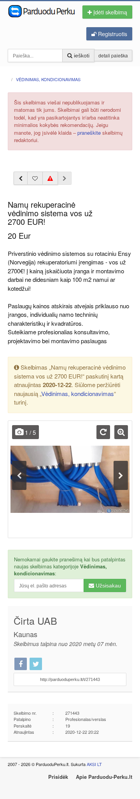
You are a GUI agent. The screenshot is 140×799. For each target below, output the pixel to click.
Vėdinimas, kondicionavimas (77, 393)
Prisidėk (58, 776)
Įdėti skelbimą (109, 12)
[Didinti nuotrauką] (121, 432)
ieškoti (80, 55)
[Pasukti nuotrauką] (103, 432)
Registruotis (111, 34)
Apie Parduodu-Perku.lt (104, 776)
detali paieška (113, 55)
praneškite (89, 132)
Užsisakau (107, 585)
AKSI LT (94, 764)
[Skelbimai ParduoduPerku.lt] (41, 10)
